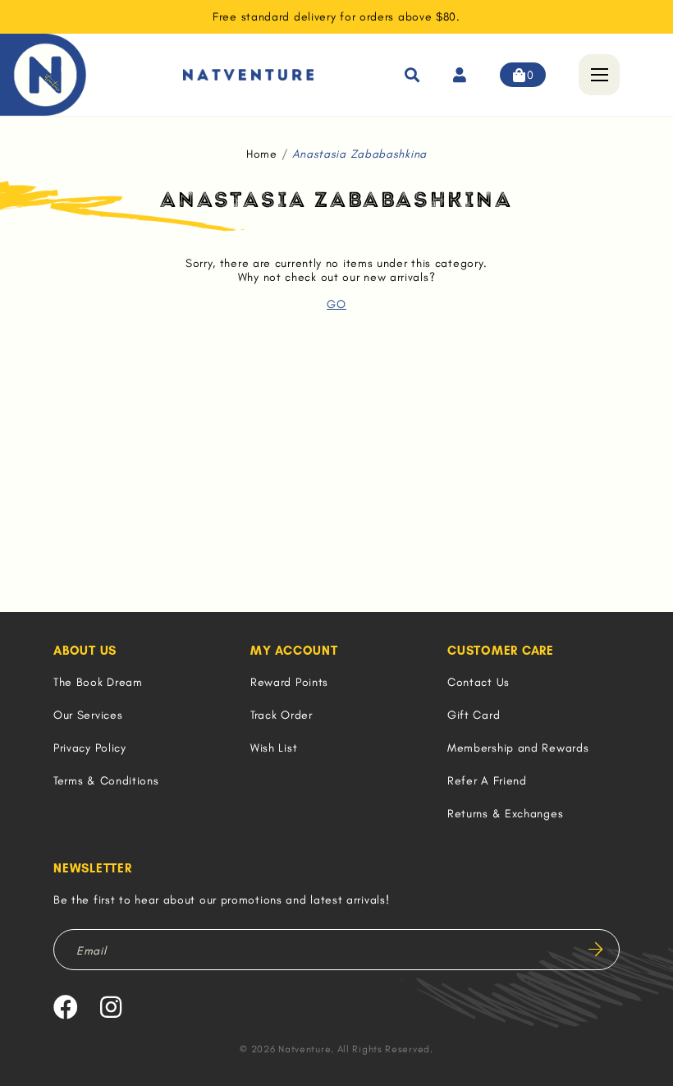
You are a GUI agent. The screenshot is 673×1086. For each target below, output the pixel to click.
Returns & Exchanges (505, 814)
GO (336, 304)
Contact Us (478, 682)
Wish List (273, 748)
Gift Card (473, 715)
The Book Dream (98, 682)
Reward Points (289, 682)
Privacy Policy (89, 748)
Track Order (281, 715)
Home (261, 154)
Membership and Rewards (517, 748)
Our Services (87, 715)
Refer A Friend (487, 781)
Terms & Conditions (106, 781)
